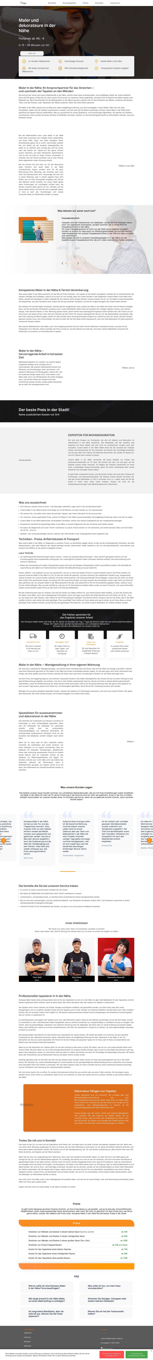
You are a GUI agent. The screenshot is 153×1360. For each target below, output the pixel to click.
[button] (62, 263)
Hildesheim (28, 1333)
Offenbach (27, 1346)
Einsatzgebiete (69, 3)
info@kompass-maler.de (111, 1338)
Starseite (52, 3)
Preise (85, 3)
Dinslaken (27, 1342)
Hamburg (27, 1337)
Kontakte (99, 3)
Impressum (115, 3)
